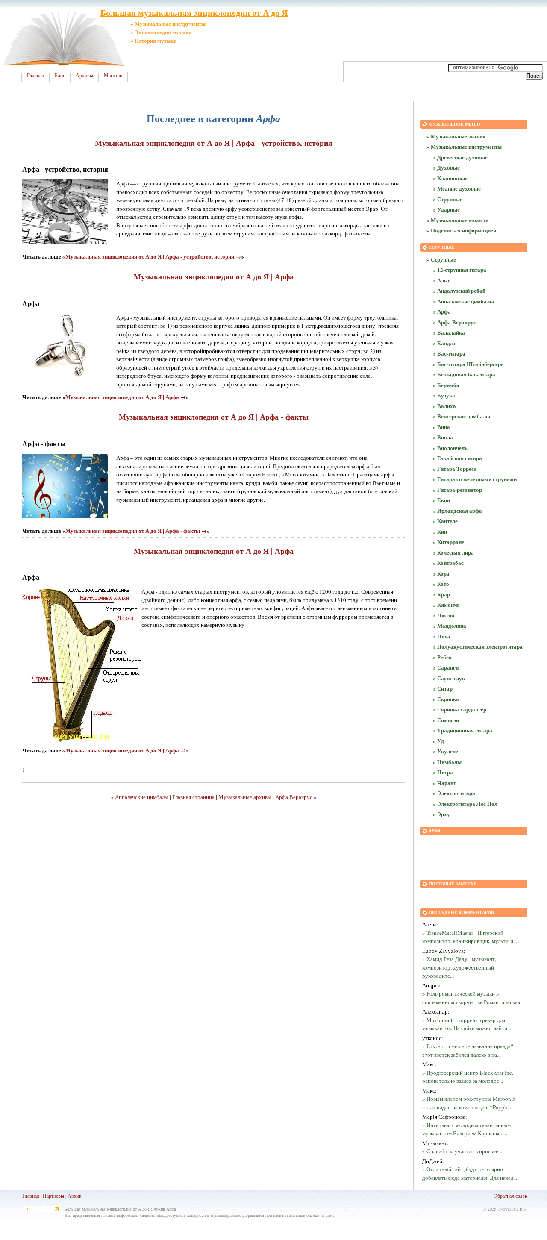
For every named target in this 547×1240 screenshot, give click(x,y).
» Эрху (441, 814)
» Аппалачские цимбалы (463, 301)
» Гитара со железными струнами (475, 479)
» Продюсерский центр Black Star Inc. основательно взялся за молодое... (467, 1077)
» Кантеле (445, 521)
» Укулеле (445, 751)
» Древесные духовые (460, 157)
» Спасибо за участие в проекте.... (462, 1151)
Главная (35, 76)
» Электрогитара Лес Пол (465, 803)
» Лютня (443, 615)
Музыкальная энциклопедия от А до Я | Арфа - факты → (136, 530)
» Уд (438, 741)
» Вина (441, 427)
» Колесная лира (453, 552)
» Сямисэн (446, 720)
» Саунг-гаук (449, 678)
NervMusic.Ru (512, 1209)
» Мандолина (449, 625)
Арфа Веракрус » (296, 797)
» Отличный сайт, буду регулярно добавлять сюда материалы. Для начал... (469, 1173)
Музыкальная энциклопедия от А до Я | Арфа (214, 276)
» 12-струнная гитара (459, 269)
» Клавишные (450, 178)
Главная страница (193, 797)
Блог (60, 76)
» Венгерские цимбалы (461, 416)
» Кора (441, 573)
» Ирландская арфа (457, 510)
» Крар (441, 594)
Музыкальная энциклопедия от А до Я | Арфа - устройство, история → (153, 256)
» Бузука (444, 395)
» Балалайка (449, 332)
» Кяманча (446, 604)
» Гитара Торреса (455, 468)
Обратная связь (510, 1195)
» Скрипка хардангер (459, 709)
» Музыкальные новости (457, 220)
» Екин (441, 500)
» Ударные (446, 209)
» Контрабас (448, 562)
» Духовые (446, 167)
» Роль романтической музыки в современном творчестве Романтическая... (473, 998)
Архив (75, 1195)
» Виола (443, 437)
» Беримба (446, 385)
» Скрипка (446, 699)
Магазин (113, 76)
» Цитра (443, 772)
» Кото (441, 583)
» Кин (440, 531)
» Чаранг (444, 783)
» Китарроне (448, 542)
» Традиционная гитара (462, 730)
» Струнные (447, 199)
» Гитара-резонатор (457, 489)
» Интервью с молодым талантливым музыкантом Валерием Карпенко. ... (466, 1129)
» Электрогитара (454, 793)
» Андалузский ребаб (459, 290)
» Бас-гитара (449, 353)
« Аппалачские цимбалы (139, 797)
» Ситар (443, 688)
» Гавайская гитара (457, 458)
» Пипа (441, 636)
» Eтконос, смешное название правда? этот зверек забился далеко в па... (467, 1050)
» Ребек (442, 657)
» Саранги (446, 667)
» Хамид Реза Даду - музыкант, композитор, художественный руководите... (459, 967)
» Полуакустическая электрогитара (478, 646)
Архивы (84, 76)
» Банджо (445, 343)
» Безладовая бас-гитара (464, 374)
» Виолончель (450, 448)
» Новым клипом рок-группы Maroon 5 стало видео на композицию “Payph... (468, 1103)
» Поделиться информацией (461, 230)
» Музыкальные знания (455, 136)
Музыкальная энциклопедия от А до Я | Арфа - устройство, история (213, 142)
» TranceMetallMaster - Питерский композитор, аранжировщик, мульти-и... (469, 937)
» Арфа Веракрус (454, 322)
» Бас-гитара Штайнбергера (468, 364)
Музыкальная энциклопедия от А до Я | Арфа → (125, 397)
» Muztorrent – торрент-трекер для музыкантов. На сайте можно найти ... (467, 1024)
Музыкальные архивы (244, 797)
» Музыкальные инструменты (464, 146)
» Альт (441, 280)
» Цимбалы (447, 762)
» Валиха (444, 406)
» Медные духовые (457, 188)
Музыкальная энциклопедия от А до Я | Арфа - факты (214, 416)
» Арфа (442, 311)
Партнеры (53, 1195)
